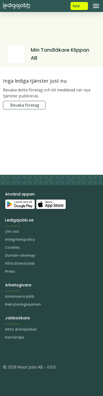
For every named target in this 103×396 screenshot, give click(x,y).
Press (10, 271)
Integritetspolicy (20, 239)
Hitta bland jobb (20, 263)
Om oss (12, 231)
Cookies (12, 247)
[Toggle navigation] (96, 6)
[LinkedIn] (17, 352)
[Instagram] (7, 352)
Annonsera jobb (19, 296)
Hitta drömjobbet (21, 329)
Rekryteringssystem (23, 304)
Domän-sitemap (20, 255)
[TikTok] (37, 352)
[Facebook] (27, 352)
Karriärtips (14, 337)
